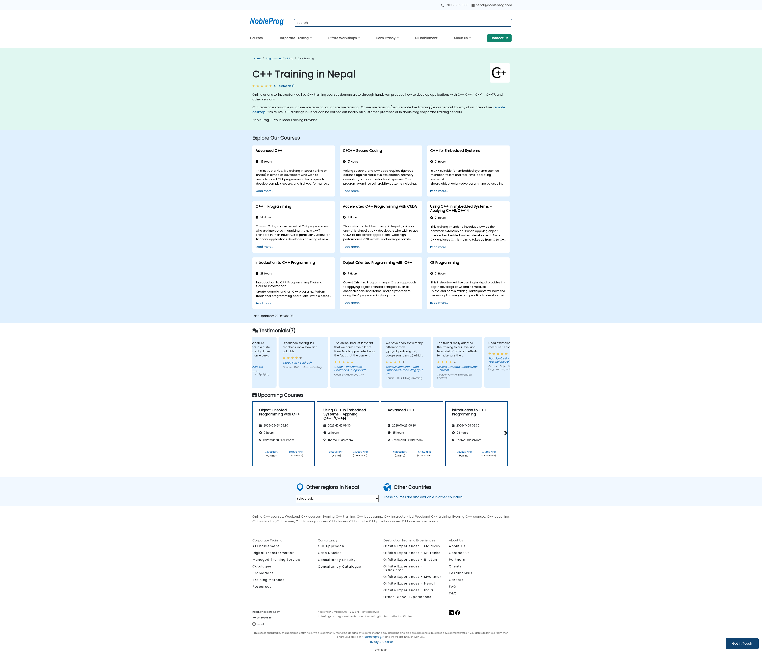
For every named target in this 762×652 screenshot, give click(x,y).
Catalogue (261, 566)
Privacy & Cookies (381, 642)
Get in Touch (742, 643)
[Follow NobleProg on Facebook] (457, 612)
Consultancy (386, 38)
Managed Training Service (276, 559)
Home (257, 58)
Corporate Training (294, 38)
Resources (261, 586)
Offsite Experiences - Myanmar (412, 576)
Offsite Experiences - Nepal (409, 583)
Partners (457, 559)
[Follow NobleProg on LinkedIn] (451, 612)
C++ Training (306, 58)
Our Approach (331, 546)
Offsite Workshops (343, 38)
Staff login (381, 649)
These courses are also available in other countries (423, 497)
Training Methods (268, 580)
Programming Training (279, 58)
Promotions (263, 573)
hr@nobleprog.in (373, 637)
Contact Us (499, 38)
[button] (504, 433)
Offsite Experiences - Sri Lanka (412, 553)
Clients (455, 566)
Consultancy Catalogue (339, 566)
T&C (453, 593)
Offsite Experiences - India (408, 590)
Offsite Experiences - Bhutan (410, 559)
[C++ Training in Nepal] (270, 21)
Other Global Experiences (407, 597)
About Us (461, 38)
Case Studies (330, 553)
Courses (256, 38)
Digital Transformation (273, 553)
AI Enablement (426, 38)
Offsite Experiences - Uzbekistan (403, 568)
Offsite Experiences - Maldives (411, 546)
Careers (456, 580)
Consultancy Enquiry (337, 560)
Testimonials (460, 573)
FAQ (452, 586)
